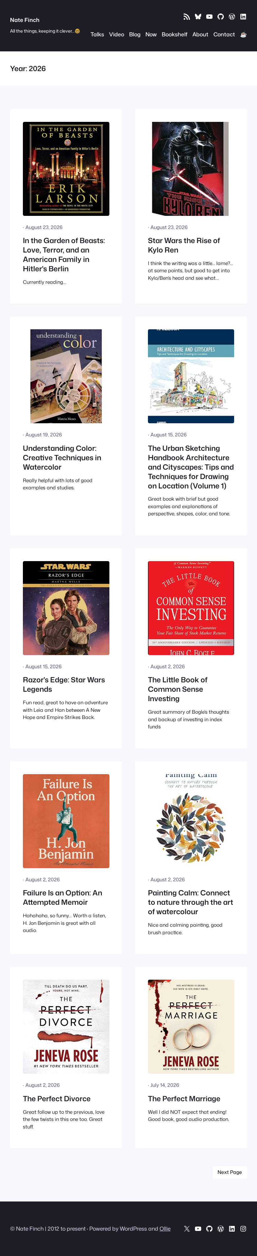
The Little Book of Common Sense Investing (177, 689)
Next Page (230, 1172)
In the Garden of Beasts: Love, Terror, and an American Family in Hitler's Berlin (64, 255)
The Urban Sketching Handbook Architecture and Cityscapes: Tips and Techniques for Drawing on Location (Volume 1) (191, 467)
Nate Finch (24, 20)
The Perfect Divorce (57, 1098)
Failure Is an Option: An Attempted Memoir (62, 897)
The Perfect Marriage (184, 1098)
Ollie (165, 1229)
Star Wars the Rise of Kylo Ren (184, 245)
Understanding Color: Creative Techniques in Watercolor (62, 458)
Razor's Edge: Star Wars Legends (64, 684)
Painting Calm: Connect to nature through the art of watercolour (190, 902)
